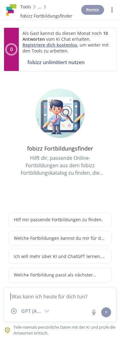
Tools (25, 7)
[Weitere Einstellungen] (112, 10)
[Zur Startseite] (11, 9)
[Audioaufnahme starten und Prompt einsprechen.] (94, 312)
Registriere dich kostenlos (49, 45)
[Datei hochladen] (14, 311)
